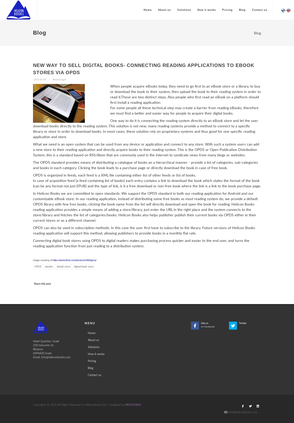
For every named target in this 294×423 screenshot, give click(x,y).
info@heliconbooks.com (56, 357)
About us (164, 9)
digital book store (84, 266)
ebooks (49, 266)
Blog (242, 9)
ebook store (63, 266)
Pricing (227, 9)
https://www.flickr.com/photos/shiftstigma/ (74, 260)
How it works (206, 9)
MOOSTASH (133, 405)
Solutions (184, 9)
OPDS (37, 266)
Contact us (259, 9)
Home (148, 9)
